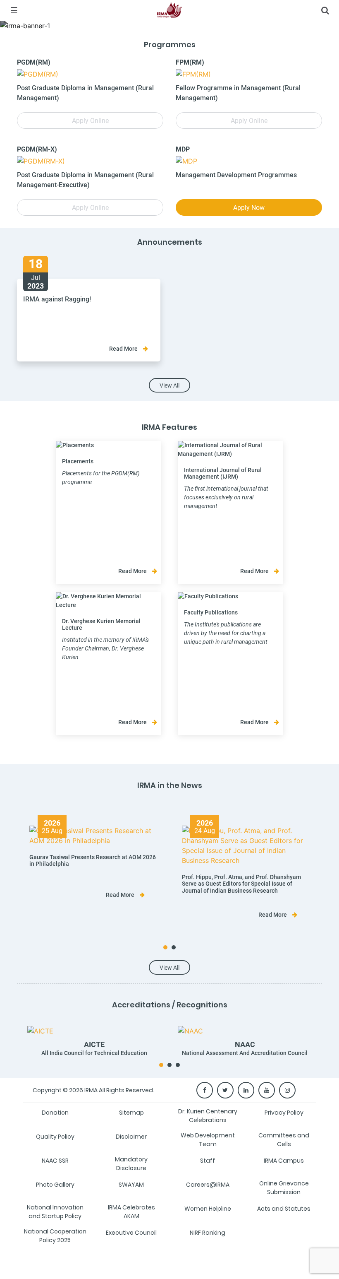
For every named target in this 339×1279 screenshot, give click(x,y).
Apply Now (249, 208)
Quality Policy (55, 1136)
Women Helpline (207, 1208)
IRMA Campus (284, 1160)
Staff (207, 1160)
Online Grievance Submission (284, 1187)
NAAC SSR (55, 1160)
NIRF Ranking (207, 1232)
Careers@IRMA (207, 1184)
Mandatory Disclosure (131, 1163)
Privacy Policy (284, 1112)
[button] (165, 947)
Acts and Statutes (283, 1208)
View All (169, 385)
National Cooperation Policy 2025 (55, 1235)
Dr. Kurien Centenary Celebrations (207, 1115)
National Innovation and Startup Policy (55, 1211)
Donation (55, 1112)
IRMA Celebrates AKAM (131, 1211)
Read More (124, 348)
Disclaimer (131, 1136)
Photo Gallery (55, 1184)
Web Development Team (208, 1139)
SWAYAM (131, 1184)
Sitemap (131, 1112)
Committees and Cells (283, 1139)
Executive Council (131, 1232)
